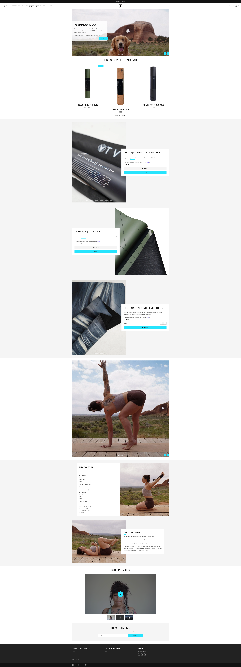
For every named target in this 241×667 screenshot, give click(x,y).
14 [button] (102, 200)
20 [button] (110, 200)
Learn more (132, 158)
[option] (120, 32)
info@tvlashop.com (142, 651)
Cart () (235, 6)
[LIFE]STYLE (31, 6)
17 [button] (106, 200)
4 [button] (122, 54)
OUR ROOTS (49, 6)
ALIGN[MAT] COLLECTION (11, 6)
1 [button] (118, 54)
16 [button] (105, 200)
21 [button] (111, 200)
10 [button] (97, 200)
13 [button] (101, 200)
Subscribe (135, 635)
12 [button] (100, 200)
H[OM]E (3, 6)
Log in (230, 6)
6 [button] (92, 200)
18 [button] (107, 200)
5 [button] (91, 200)
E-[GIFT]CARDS (38, 6)
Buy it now (145, 172)
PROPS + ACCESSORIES (23, 6)
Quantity (125, 323)
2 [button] (119, 54)
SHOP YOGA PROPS (162, 37)
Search (73, 651)
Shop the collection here (120, 115)
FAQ (106, 651)
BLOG (44, 6)
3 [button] (121, 54)
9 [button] (96, 200)
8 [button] (95, 200)
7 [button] (101, 353)
